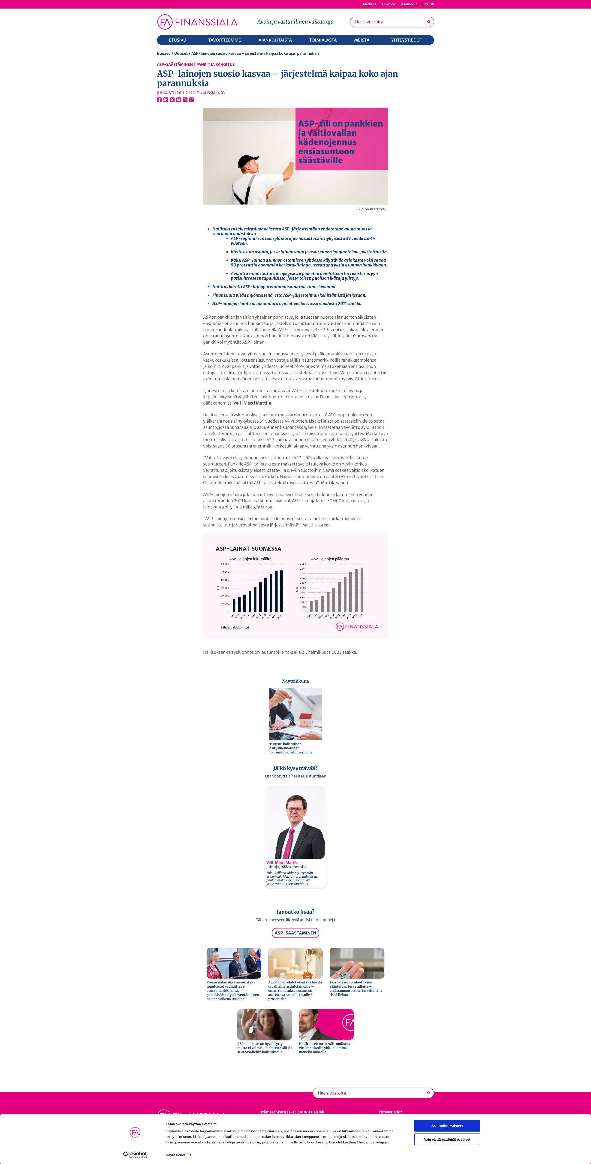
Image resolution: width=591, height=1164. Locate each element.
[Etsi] (429, 22)
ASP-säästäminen (175, 64)
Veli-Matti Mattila (282, 862)
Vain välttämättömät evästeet (447, 1139)
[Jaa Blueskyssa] (178, 99)
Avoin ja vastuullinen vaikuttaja (295, 21)
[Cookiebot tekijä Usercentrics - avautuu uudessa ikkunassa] (135, 1155)
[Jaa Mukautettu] (185, 99)
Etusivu (164, 53)
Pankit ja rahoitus (215, 64)
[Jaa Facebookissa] (159, 99)
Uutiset (181, 53)
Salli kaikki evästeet (447, 1126)
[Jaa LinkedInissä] (165, 99)
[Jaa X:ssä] (172, 99)
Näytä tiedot (175, 1155)
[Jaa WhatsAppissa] (191, 99)
